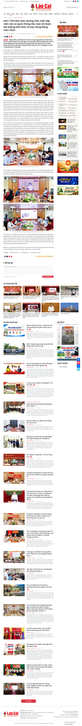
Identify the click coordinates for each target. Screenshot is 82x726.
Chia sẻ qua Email (11, 36)
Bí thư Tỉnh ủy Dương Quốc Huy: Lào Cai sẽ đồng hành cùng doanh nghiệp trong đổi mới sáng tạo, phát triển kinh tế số (65, 45)
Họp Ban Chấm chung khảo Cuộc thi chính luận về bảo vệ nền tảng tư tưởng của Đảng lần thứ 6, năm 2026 (50, 299)
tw (78, 369)
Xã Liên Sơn (63, 113)
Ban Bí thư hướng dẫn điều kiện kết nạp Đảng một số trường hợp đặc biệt (50, 315)
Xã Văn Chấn (73, 115)
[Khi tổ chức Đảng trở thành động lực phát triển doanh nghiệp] (14, 369)
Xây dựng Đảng (18, 17)
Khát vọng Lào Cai (65, 313)
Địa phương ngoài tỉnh (63, 98)
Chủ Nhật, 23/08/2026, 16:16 (11, 1)
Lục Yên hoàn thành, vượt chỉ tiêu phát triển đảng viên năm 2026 (39, 629)
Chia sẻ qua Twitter (7, 36)
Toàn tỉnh (62, 101)
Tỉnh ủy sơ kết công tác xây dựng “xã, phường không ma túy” (64, 57)
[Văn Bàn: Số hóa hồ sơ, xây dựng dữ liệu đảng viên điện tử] (14, 574)
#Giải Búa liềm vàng (35, 252)
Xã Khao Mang (73, 101)
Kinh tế (17, 14)
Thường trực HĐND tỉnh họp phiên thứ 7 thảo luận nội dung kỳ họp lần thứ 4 (39, 554)
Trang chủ (5, 14)
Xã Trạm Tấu (73, 108)
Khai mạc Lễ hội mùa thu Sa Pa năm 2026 (71, 121)
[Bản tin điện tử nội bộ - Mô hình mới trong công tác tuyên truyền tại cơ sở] (14, 330)
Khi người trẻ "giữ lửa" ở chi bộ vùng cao (65, 50)
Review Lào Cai (64, 14)
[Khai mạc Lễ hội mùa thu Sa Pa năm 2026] (62, 121)
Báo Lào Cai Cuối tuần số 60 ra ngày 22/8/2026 (67, 340)
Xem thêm (28, 701)
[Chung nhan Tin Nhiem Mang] (71, 723)
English (67, 1)
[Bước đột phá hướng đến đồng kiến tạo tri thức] (14, 407)
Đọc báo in (71, 14)
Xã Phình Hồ (73, 110)
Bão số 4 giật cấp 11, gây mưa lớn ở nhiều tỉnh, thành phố (72, 137)
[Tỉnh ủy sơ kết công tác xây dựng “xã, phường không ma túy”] (32, 290)
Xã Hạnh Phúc (63, 110)
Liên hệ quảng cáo (35, 1)
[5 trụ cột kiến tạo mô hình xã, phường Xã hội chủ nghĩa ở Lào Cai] (14, 590)
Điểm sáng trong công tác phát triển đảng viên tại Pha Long (40, 345)
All (77, 14)
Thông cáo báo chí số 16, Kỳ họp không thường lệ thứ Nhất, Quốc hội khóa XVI (72, 128)
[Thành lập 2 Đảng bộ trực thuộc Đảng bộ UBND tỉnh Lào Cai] (67, 31)
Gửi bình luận (48, 276)
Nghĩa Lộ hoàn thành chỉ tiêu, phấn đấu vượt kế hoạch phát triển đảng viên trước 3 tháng (39, 667)
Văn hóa (26, 14)
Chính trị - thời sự (11, 14)
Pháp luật (35, 14)
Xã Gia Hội (72, 113)
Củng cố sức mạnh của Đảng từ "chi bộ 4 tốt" (40, 384)
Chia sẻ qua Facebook (5, 36)
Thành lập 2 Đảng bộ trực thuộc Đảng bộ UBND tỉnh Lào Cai (65, 39)
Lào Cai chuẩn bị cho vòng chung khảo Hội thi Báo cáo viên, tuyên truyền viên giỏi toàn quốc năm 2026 (65, 63)
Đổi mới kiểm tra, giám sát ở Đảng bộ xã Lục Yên (39, 422)
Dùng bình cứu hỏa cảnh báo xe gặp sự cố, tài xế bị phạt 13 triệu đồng (72, 154)
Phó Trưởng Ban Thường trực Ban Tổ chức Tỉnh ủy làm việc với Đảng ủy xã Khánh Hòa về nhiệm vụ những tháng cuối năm (40, 534)
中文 (71, 1)
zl (77, 1)
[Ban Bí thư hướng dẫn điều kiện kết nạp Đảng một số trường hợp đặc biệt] (51, 307)
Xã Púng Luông (73, 105)
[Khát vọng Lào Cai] (70, 307)
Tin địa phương (62, 93)
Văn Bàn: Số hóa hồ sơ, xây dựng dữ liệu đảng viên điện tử (39, 570)
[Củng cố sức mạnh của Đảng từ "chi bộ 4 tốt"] (14, 388)
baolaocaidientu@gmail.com (30, 718)
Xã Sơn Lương (63, 115)
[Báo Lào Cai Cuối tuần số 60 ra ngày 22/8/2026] (67, 335)
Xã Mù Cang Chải (63, 104)
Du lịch (30, 14)
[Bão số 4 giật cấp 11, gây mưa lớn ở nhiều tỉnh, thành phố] (62, 136)
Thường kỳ (68, 324)
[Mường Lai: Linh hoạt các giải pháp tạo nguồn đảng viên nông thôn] (14, 442)
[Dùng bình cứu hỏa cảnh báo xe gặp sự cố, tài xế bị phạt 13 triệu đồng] (62, 153)
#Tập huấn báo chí (14, 252)
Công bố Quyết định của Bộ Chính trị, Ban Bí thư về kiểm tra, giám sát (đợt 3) (40, 475)
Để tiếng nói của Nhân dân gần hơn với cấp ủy (39, 645)
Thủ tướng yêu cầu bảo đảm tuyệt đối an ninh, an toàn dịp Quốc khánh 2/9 (72, 145)
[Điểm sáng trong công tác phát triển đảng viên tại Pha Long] (14, 349)
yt (75, 1)
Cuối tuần (75, 324)
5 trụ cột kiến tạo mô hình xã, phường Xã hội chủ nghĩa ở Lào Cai (39, 586)
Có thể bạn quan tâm (10, 283)
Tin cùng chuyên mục (11, 322)
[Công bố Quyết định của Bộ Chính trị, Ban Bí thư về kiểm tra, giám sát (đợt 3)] (14, 478)
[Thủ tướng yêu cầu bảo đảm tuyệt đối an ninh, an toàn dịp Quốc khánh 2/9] (62, 144)
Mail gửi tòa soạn (24, 1)
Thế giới (45, 14)
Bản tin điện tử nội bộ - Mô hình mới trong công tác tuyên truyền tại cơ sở (39, 327)
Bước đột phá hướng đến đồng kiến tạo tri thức (39, 404)
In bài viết (9, 36)
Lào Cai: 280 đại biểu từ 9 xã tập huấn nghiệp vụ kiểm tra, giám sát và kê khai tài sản (39, 686)
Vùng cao (60, 324)
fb (73, 1)
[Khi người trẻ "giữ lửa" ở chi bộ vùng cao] (14, 460)
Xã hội (21, 14)
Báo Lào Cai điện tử (41, 7)
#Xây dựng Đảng (25, 252)
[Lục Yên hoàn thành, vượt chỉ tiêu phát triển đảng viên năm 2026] (14, 633)
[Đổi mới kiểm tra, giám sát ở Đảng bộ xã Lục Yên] (14, 426)
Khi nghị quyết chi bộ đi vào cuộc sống (69, 297)
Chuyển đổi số (57, 14)
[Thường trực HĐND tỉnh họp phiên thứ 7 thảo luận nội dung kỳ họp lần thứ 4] (14, 557)
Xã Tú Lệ (62, 108)
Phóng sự (51, 14)
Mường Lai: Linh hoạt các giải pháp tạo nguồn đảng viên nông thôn (39, 438)
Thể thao (41, 14)
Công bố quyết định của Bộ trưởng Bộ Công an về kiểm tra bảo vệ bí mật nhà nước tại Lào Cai (39, 516)
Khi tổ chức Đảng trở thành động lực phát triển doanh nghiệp (40, 364)
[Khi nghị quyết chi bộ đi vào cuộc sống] (70, 290)
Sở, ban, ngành (73, 99)
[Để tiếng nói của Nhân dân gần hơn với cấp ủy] (14, 649)
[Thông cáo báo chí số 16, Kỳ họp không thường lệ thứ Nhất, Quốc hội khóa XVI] (62, 127)
